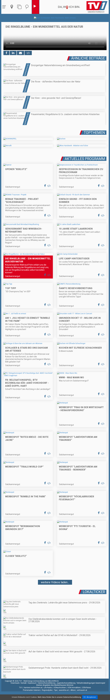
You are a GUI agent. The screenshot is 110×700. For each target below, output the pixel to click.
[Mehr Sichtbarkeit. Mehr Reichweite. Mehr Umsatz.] (55, 18)
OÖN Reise (86, 688)
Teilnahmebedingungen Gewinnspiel (90, 683)
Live (35, 7)
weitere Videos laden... (55, 582)
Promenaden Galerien (31, 690)
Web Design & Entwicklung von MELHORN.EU (41, 681)
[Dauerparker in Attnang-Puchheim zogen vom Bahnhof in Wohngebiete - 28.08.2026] (55, 590)
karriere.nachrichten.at (33, 688)
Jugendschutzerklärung (65, 683)
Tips (55, 690)
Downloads (15, 683)
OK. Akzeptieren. (89, 697)
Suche (27, 7)
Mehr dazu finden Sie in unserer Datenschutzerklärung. (59, 697)
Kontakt (24, 683)
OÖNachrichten (59, 688)
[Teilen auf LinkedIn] (13, 53)
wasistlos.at (64, 690)
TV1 (20, 688)
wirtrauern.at (82, 690)
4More (72, 690)
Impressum (32, 683)
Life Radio (48, 688)
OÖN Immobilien (73, 688)
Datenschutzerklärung (46, 683)
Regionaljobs (47, 690)
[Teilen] (20, 53)
